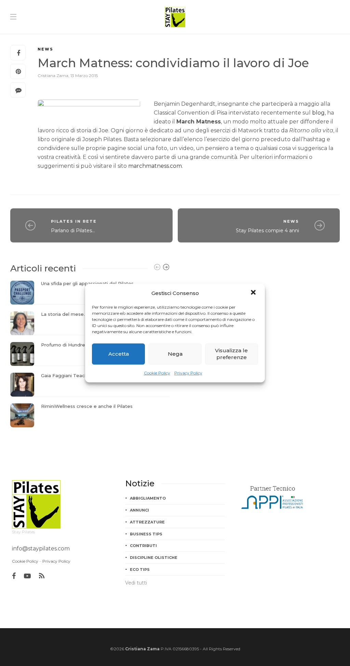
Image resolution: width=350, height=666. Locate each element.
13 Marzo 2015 (84, 75)
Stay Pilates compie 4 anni (267, 230)
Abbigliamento (148, 498)
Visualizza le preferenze (231, 353)
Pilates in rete (74, 221)
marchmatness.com (155, 166)
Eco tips (140, 569)
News (45, 49)
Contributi (143, 545)
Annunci (139, 510)
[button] (254, 293)
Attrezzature (147, 522)
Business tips (146, 534)
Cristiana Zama (53, 75)
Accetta (118, 354)
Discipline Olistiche (153, 557)
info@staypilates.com (41, 548)
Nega (175, 354)
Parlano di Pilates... (73, 230)
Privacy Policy (188, 372)
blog (318, 112)
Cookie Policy (157, 372)
